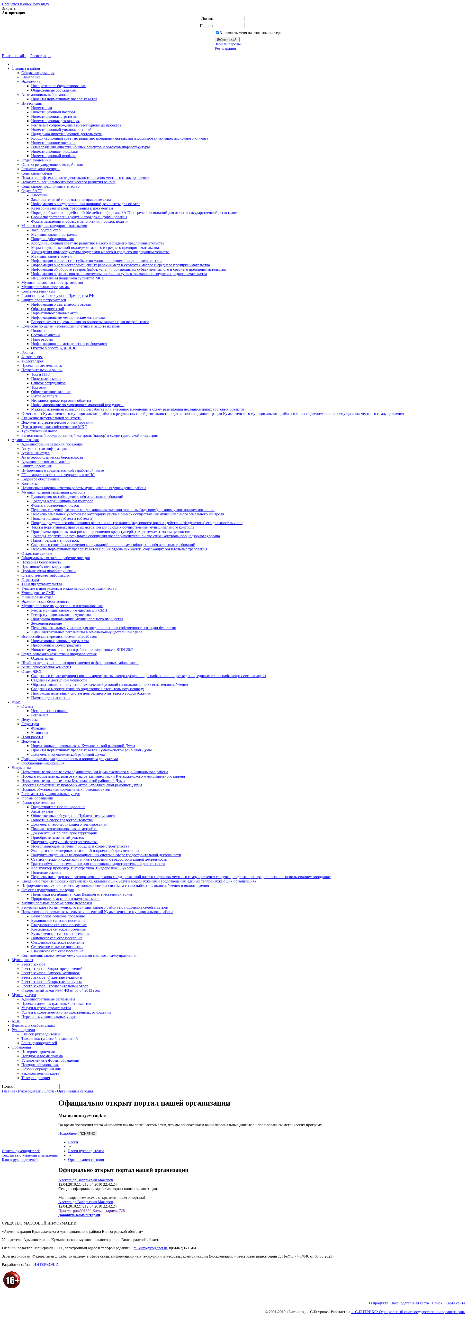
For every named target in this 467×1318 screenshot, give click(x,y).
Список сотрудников (48, 383)
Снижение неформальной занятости (51, 418)
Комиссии (39, 732)
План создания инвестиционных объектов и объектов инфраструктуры (90, 147)
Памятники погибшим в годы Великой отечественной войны (82, 894)
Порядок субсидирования (52, 239)
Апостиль (39, 195)
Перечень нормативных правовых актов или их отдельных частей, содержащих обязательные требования (119, 549)
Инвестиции (31, 103)
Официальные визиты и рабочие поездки (55, 558)
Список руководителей (40, 1034)
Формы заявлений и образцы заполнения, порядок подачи (79, 221)
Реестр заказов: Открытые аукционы (51, 977)
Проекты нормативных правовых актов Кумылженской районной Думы (91, 750)
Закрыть (9, 8)
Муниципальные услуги (51, 256)
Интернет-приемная (38, 1051)
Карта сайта (455, 1303)
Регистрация (225, 48)
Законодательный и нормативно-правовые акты (71, 199)
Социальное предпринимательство (50, 186)
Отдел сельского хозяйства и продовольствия (59, 654)
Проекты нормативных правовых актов (64, 99)
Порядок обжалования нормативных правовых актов (65, 789)
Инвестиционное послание (53, 143)
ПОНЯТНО (87, 1133)
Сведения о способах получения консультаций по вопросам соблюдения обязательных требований (113, 545)
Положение (40, 330)
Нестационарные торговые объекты (61, 400)
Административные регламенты (48, 999)
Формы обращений (37, 798)
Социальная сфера (36, 173)
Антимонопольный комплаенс (46, 94)
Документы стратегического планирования (57, 422)
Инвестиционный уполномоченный (61, 129)
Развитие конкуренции (40, 169)
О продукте (378, 1303)
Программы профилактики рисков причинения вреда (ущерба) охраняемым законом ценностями (112, 531)
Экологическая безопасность (45, 601)
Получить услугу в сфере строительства (64, 842)
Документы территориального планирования (69, 824)
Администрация (25, 440)
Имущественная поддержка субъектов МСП (68, 278)
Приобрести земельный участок (57, 837)
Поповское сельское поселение (56, 938)
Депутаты (29, 719)
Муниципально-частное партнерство (52, 282)
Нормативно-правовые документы (60, 641)
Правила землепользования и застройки (64, 829)
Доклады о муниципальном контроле (62, 501)
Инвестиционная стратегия (54, 116)
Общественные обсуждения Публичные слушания (73, 816)
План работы (42, 339)
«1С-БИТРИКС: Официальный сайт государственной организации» (408, 1312)
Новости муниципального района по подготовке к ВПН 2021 (82, 649)
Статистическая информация (45, 575)
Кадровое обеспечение (40, 479)
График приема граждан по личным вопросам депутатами (69, 759)
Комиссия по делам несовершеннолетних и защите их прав (70, 326)
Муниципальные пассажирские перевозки (56, 903)
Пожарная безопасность (41, 562)
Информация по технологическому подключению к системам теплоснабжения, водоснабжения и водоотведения (115, 885)
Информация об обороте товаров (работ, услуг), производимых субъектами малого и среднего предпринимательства (128, 269)
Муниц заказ (22, 960)
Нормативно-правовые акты (54, 313)
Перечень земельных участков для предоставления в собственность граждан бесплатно (103, 628)
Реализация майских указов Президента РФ (57, 296)
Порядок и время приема (42, 1056)
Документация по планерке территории (64, 833)
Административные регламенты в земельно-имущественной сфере (86, 632)
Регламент (39, 715)
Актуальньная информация (44, 448)
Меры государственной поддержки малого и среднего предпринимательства (95, 247)
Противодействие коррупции (45, 566)
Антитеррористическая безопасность (52, 457)
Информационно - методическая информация (69, 344)
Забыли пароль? (228, 44)
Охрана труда (42, 658)
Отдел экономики (36, 160)
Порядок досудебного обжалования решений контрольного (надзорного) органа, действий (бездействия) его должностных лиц (137, 523)
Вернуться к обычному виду (25, 4)
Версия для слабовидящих (33, 1025)
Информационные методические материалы (68, 317)
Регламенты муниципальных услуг (50, 794)
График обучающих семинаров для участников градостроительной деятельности (98, 864)
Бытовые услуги (44, 396)
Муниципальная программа (54, 234)
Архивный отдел (35, 453)
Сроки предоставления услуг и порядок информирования (79, 217)
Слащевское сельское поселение (57, 942)
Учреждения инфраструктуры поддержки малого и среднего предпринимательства (100, 252)
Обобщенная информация (42, 763)
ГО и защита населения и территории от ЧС (58, 475)
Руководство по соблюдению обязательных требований (77, 497)
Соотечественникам (38, 291)
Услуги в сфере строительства (46, 1008)
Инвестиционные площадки (54, 151)
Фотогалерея (32, 357)
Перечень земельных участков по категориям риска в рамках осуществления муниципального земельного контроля (127, 514)
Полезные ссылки (46, 379)
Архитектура (42, 811)
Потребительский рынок (42, 370)
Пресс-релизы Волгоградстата (56, 645)
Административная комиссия (45, 462)
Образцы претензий (47, 309)
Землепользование (46, 623)
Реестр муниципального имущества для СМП (69, 610)
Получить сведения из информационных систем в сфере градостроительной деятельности (106, 855)
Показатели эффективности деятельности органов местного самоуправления (85, 178)
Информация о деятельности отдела (61, 304)
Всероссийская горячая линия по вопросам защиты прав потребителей (90, 322)
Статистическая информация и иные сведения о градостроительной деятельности (99, 859)
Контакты (29, 483)
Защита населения (36, 466)
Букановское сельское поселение (58, 920)
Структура (30, 580)
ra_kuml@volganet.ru (150, 1248)
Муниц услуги (24, 995)
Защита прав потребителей (43, 300)
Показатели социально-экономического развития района (68, 182)
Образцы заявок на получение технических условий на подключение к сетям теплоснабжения (109, 684)
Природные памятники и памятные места (65, 899)
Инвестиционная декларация (55, 121)
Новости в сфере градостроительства (62, 820)
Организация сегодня (75, 1091)
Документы (31, 741)
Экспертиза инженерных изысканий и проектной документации (85, 850)
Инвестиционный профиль (53, 156)
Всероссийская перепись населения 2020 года (59, 636)
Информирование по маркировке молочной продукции (77, 405)
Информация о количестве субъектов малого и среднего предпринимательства (96, 261)
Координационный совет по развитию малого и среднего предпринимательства (97, 243)
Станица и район (26, 68)
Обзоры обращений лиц (41, 1069)
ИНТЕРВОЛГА (46, 1264)
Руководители (23, 1030)
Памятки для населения (50, 698)
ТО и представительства (41, 584)
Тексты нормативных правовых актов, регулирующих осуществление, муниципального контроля (112, 527)
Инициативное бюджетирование (58, 86)
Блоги (49, 1091)
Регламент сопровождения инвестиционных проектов (76, 125)
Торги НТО (40, 374)
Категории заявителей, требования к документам (72, 208)
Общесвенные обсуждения (53, 90)
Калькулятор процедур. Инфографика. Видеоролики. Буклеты (83, 868)
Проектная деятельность (41, 365)
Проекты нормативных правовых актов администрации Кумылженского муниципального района (103, 776)
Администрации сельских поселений (52, 444)
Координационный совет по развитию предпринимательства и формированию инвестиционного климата (119, 138)
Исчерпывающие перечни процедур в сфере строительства (80, 846)
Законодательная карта (40, 1073)
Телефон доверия (35, 1078)
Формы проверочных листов (55, 505)
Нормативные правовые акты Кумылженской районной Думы (83, 746)
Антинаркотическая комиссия (46, 667)
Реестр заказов (33, 964)
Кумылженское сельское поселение (60, 934)
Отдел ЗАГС (31, 191)
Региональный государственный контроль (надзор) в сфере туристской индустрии (89, 435)
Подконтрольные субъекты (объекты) (62, 518)
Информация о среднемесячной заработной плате (62, 470)
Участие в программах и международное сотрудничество (69, 588)
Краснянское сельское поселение (58, 929)
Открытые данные (36, 553)
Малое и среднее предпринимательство (54, 226)
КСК (16, 1021)
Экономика (30, 81)
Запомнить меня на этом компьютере (250, 33)
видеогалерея (32, 361)
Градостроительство (38, 802)
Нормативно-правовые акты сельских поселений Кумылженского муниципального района (97, 912)
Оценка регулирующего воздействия (52, 164)
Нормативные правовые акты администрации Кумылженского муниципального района (94, 772)
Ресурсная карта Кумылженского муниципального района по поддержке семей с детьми (94, 907)
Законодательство (46, 230)
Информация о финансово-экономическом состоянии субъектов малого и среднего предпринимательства (119, 274)
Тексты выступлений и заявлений (49, 1038)
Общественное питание (51, 392)
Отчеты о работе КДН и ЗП (54, 348)
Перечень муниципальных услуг (48, 1017)
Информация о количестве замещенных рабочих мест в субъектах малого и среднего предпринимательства (120, 265)
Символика (30, 77)
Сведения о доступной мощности (59, 680)
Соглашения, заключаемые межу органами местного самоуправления (78, 955)
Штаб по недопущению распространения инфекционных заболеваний (80, 663)
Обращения (21, 1047)
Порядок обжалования (40, 1065)
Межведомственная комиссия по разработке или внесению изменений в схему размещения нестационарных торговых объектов (138, 409)
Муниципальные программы (45, 287)
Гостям (27, 352)
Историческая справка (49, 711)
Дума (16, 702)
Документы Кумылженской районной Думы (68, 754)
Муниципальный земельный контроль (53, 492)
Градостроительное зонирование (58, 807)
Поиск (437, 1303)
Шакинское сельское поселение (57, 951)
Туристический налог (39, 431)
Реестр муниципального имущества (61, 615)
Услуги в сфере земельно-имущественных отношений (66, 1012)
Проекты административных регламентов (56, 1003)
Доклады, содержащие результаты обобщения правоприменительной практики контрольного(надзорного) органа (125, 536)
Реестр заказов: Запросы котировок (50, 973)
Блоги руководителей (39, 1043)
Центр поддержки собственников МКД (54, 427)
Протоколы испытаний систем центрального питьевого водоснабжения (91, 693)
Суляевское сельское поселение (57, 947)
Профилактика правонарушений (48, 571)
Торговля (38, 387)
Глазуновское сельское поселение (59, 925)
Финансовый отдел (37, 597)
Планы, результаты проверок (55, 540)
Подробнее (67, 1133)
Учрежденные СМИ (38, 593)
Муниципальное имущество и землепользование (62, 606)
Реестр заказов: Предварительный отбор (54, 986)
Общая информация (37, 73)
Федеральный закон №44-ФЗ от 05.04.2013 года (60, 990)
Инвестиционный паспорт (53, 112)
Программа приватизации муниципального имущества (77, 619)
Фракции (38, 728)
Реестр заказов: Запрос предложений (51, 968)
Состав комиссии (45, 335)
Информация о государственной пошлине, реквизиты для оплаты (85, 204)
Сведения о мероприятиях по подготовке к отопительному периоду (87, 689)
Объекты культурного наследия (47, 890)
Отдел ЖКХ (31, 671)
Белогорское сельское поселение (58, 916)
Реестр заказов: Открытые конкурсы (51, 982)
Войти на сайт (14, 56)
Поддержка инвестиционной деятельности (66, 134)
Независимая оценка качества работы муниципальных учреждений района (83, 488)
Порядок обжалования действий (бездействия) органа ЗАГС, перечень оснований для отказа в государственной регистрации (135, 212)
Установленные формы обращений (50, 1060)
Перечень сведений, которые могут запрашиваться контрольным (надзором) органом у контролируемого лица (123, 510)
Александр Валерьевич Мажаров (85, 1180)
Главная (8, 1091)
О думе (27, 706)
